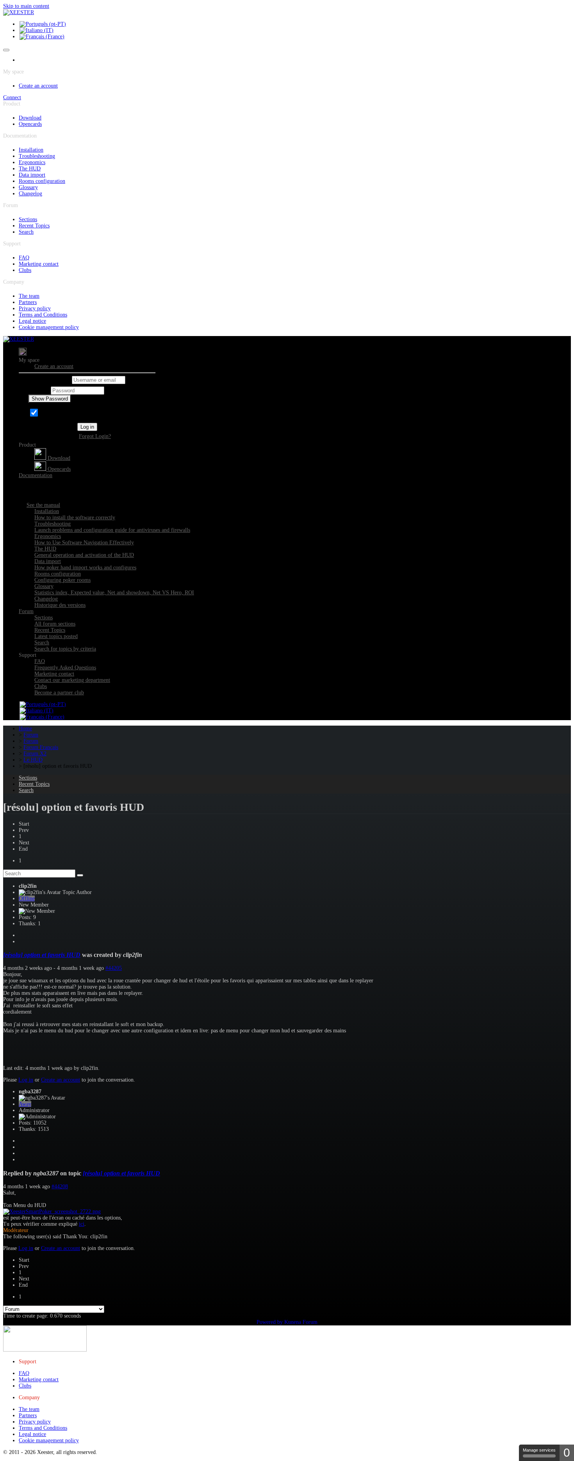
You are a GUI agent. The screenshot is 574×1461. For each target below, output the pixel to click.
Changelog (30, 194)
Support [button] (27, 655)
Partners (28, 302)
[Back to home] (18, 12)
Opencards (30, 124)
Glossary (28, 187)
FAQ (24, 258)
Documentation (35, 475)
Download (30, 118)
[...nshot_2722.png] (52, 1211)
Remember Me (56, 415)
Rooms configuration (42, 181)
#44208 (60, 1186)
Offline (27, 898)
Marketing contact (39, 264)
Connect (12, 97)
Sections (28, 219)
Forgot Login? (95, 436)
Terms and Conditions (43, 315)
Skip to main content (26, 6)
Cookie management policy (49, 327)
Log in (87, 427)
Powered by (270, 1322)
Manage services (539, 1450)
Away (25, 1104)
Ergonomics (32, 162)
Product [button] (27, 445)
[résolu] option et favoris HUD (41, 955)
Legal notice (32, 321)
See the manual (43, 505)
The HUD (30, 169)
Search (26, 232)
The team (29, 296)
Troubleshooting (37, 156)
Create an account (38, 86)
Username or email (49, 380)
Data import (32, 175)
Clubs (25, 270)
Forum (26, 611)
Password (39, 390)
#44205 (113, 968)
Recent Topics (34, 226)
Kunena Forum (300, 1322)
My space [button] (29, 360)
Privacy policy (35, 308)
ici (81, 1224)
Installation (31, 150)
